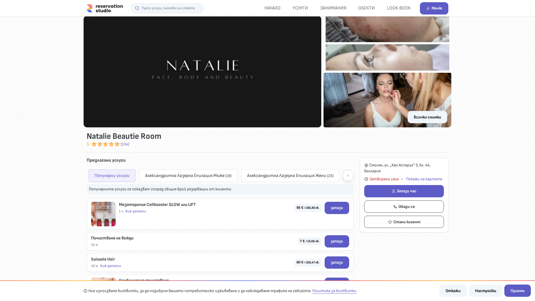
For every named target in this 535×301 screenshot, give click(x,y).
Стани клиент (406, 222)
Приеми (517, 290)
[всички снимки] (267, 71)
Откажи (453, 290)
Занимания (333, 8)
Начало (272, 8)
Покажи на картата (424, 179)
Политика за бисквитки (334, 290)
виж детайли (135, 211)
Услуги (300, 8)
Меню (437, 8)
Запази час (407, 191)
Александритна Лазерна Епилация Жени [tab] (290, 175)
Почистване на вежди (112, 238)
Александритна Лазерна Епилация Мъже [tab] (188, 175)
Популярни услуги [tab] (112, 175)
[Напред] (348, 175)
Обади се (406, 206)
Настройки (485, 290)
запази (337, 207)
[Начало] (105, 8)
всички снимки (427, 117)
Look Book (399, 8)
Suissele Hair (103, 259)
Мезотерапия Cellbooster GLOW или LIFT (157, 204)
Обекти (366, 8)
